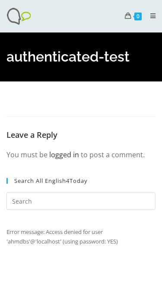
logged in (64, 154)
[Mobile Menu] (150, 16)
